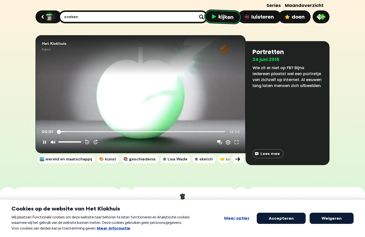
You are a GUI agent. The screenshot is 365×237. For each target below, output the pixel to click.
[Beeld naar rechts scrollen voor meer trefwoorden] (238, 159)
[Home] (48, 16)
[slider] (141, 132)
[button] (141, 94)
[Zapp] (321, 16)
